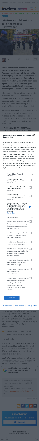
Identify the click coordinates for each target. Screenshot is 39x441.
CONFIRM (12, 297)
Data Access (19, 305)
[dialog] (19, 220)
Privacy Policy (32, 305)
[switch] (30, 180)
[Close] (35, 136)
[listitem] (19, 174)
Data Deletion (7, 305)
